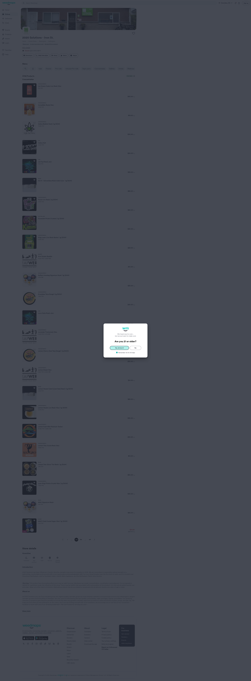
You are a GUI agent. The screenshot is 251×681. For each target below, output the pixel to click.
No (135, 348)
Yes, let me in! (119, 348)
